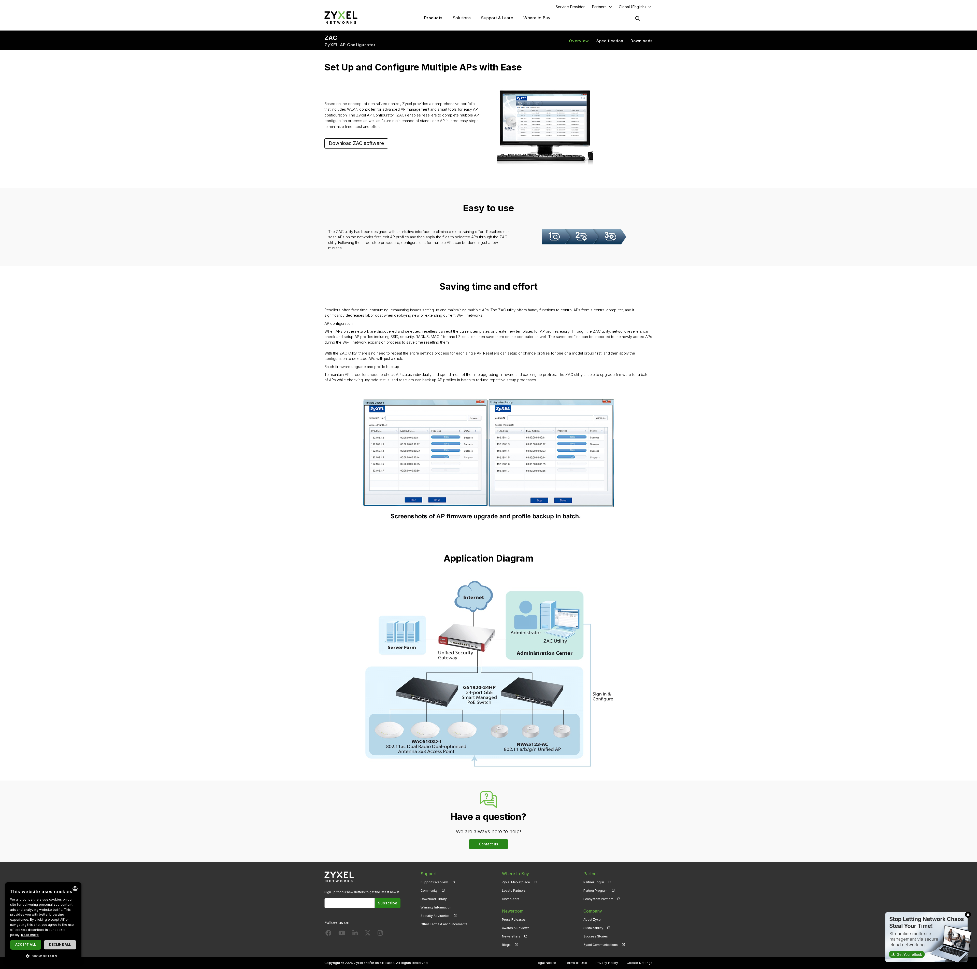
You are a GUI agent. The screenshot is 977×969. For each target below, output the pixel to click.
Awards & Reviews (515, 928)
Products (433, 17)
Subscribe (387, 903)
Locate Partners (514, 890)
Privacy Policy (607, 963)
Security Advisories (435, 916)
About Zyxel (592, 919)
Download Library (434, 899)
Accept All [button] (25, 944)
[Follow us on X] (368, 934)
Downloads (641, 40)
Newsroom (512, 911)
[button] (43, 956)
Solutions (462, 17)
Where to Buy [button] (536, 17)
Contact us (488, 844)
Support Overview (434, 882)
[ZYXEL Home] (340, 17)
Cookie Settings (640, 963)
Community (429, 890)
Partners (599, 6)
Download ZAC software (356, 143)
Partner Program (595, 890)
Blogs (506, 945)
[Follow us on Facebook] (328, 934)
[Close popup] (968, 915)
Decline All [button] (60, 944)
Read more (30, 935)
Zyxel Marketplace (516, 882)
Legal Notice (546, 963)
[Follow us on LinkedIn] (355, 934)
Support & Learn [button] (497, 17)
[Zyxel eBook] (927, 936)
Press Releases (514, 919)
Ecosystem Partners (598, 899)
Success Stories (595, 936)
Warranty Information (436, 907)
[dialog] (43, 923)
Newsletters (511, 936)
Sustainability (593, 928)
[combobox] (75, 888)
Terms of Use (576, 963)
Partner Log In (593, 882)
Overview (579, 40)
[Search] (637, 18)
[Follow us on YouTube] (341, 934)
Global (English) (632, 6)
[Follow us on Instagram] (380, 934)
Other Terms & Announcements (444, 924)
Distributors (510, 899)
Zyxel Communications (600, 945)
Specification (609, 40)
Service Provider (570, 6)
